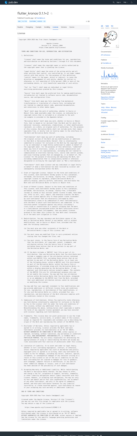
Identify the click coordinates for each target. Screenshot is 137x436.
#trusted (104, 112)
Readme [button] (20, 27)
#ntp (103, 107)
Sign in (119, 2)
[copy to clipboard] (88, 38)
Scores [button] (72, 27)
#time (108, 107)
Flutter (24, 21)
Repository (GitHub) (107, 97)
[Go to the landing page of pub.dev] (11, 2)
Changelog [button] (29, 27)
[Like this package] (86, 21)
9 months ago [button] (28, 18)
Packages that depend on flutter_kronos (109, 151)
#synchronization (107, 110)
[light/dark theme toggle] (132, 2)
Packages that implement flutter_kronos (109, 157)
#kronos (113, 107)
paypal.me (104, 126)
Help (125, 2)
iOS (44, 21)
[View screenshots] (110, 39)
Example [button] (38, 27)
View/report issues (107, 99)
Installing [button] (47, 27)
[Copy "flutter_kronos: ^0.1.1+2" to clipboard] (51, 13)
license (111, 134)
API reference (105, 55)
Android (39, 21)
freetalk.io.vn (40, 18)
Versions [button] (64, 27)
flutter (103, 142)
